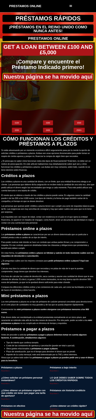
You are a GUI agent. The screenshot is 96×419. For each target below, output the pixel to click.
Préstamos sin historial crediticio (67, 390)
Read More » (5, 371)
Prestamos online (48, 38)
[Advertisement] (48, 100)
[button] (71, 6)
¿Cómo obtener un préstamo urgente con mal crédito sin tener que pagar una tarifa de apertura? (23, 393)
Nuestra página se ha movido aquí (48, 77)
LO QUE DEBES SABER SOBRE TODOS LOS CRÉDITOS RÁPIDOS (71, 379)
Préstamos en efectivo (13, 406)
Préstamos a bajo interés (63, 367)
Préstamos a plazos (11, 367)
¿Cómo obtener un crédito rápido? (68, 406)
